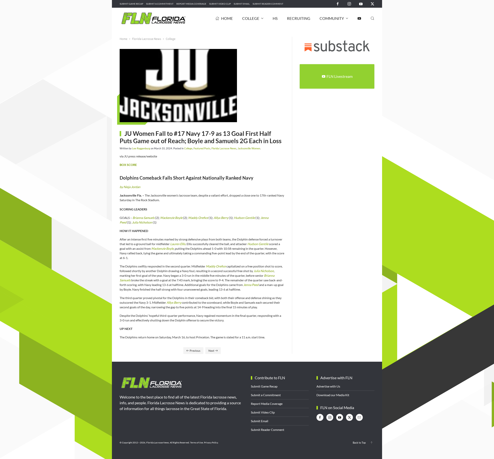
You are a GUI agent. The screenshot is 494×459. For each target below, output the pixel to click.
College (188, 148)
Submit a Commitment (159, 3)
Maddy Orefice (198, 217)
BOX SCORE (128, 164)
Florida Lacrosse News (223, 148)
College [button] (250, 18)
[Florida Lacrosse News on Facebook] (338, 3)
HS (275, 18)
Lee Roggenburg (141, 148)
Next (211, 350)
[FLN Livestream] (359, 18)
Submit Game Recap (131, 3)
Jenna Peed (251, 285)
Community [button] (332, 18)
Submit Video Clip (220, 3)
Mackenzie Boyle (171, 217)
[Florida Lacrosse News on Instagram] (349, 3)
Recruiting (298, 18)
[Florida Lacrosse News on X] (372, 3)
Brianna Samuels (144, 217)
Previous (195, 350)
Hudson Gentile (244, 217)
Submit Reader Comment (268, 3)
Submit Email (242, 3)
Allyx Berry (221, 217)
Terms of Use (196, 442)
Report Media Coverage (191, 3)
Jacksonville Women (249, 148)
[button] (372, 18)
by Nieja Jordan (130, 187)
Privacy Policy (211, 442)
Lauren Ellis (177, 244)
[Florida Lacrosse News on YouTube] (361, 3)
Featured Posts (202, 148)
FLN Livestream (340, 76)
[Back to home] (153, 18)
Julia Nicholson (142, 222)
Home (227, 18)
